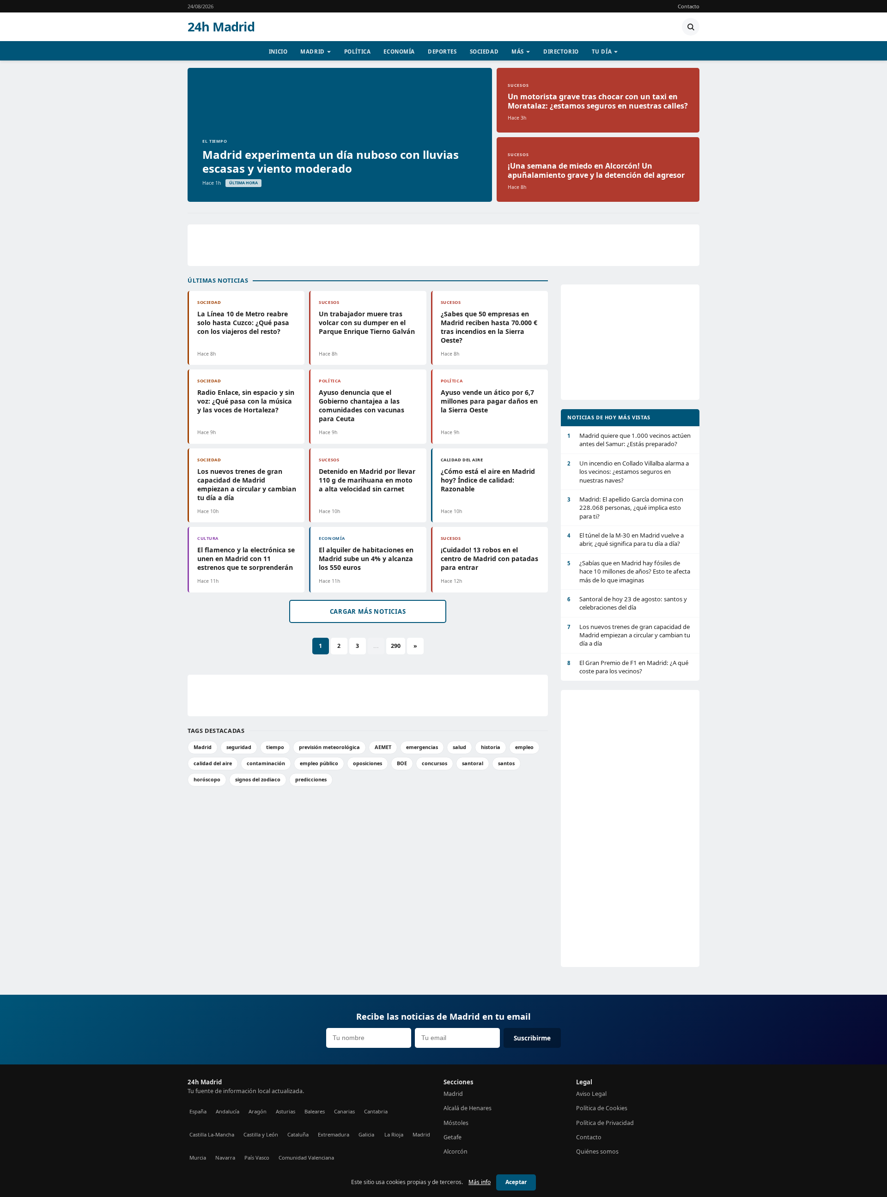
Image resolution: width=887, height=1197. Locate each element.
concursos (434, 763)
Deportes (442, 51)
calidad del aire (213, 763)
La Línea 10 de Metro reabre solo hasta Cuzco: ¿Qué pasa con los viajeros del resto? (243, 322)
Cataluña (298, 1134)
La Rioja (393, 1134)
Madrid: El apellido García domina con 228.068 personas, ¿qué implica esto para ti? (625, 507)
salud (459, 747)
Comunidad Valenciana (306, 1157)
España (198, 1111)
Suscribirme (532, 1038)
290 (396, 646)
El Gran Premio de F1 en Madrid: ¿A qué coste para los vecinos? (627, 667)
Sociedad (484, 51)
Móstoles (456, 1123)
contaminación (266, 763)
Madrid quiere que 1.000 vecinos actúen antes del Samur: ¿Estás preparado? (629, 439)
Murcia (197, 1157)
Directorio (561, 51)
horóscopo (207, 779)
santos (506, 763)
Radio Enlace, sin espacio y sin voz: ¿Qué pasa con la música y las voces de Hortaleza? (245, 401)
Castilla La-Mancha (211, 1134)
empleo (524, 747)
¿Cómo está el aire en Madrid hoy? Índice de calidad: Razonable (488, 480)
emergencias (422, 747)
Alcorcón (456, 1151)
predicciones (311, 779)
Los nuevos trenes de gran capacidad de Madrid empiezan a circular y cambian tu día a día (246, 484)
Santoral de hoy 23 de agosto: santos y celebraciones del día (627, 603)
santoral (472, 763)
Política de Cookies (601, 1108)
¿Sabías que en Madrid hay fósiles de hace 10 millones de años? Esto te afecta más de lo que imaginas (628, 571)
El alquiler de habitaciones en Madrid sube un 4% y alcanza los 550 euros (366, 558)
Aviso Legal (591, 1094)
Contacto (688, 6)
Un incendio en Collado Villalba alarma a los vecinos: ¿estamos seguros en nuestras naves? (628, 471)
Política (357, 51)
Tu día (602, 51)
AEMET (383, 747)
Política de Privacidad (605, 1123)
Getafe (453, 1137)
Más (517, 51)
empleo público (319, 763)
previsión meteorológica (329, 747)
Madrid (312, 51)
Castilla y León (260, 1134)
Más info (479, 1182)
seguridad (238, 747)
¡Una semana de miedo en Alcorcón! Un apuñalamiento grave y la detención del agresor (596, 170)
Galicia (366, 1134)
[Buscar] (690, 27)
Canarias (344, 1111)
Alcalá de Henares (468, 1108)
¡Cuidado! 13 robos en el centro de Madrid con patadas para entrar (489, 558)
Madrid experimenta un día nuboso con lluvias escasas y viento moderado (330, 161)
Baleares (314, 1111)
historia (490, 747)
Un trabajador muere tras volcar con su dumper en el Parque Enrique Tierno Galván (367, 322)
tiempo (275, 747)
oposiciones (367, 763)
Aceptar (516, 1182)
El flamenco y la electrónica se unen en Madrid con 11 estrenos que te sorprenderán (246, 558)
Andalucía (227, 1111)
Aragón (258, 1111)
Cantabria (376, 1111)
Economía (399, 51)
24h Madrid (221, 27)
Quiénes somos (597, 1151)
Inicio (278, 51)
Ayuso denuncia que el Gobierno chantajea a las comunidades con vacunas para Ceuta (361, 405)
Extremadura (333, 1134)
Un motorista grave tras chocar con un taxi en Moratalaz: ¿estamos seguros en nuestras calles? (598, 101)
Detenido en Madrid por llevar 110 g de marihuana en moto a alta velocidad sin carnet (367, 480)
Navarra (225, 1157)
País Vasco (256, 1157)
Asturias (285, 1111)
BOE (402, 763)
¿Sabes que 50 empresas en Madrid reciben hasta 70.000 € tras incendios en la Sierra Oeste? (489, 327)
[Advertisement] (443, 245)
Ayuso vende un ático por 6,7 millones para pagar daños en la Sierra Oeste (489, 401)
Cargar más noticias (368, 611)
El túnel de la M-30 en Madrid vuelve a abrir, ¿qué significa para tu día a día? (625, 539)
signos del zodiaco (257, 779)
